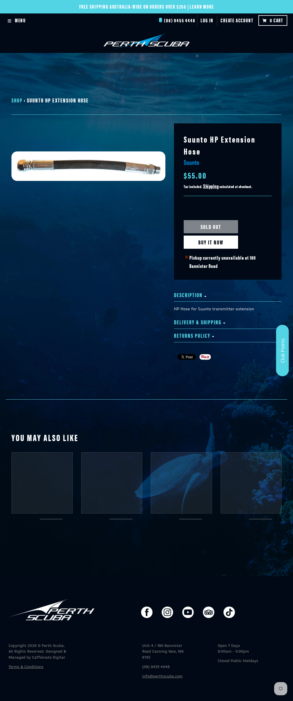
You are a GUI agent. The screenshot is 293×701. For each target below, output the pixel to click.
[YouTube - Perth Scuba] (188, 612)
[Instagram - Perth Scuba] (167, 612)
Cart (276, 20)
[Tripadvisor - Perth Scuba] (208, 612)
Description (188, 295)
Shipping (211, 185)
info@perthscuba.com (162, 676)
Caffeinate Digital (48, 657)
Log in (207, 20)
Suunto (191, 162)
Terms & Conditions (26, 667)
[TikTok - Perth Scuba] (229, 612)
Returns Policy (192, 335)
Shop (17, 100)
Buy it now (210, 242)
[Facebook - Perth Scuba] (147, 612)
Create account (237, 20)
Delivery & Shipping (197, 322)
